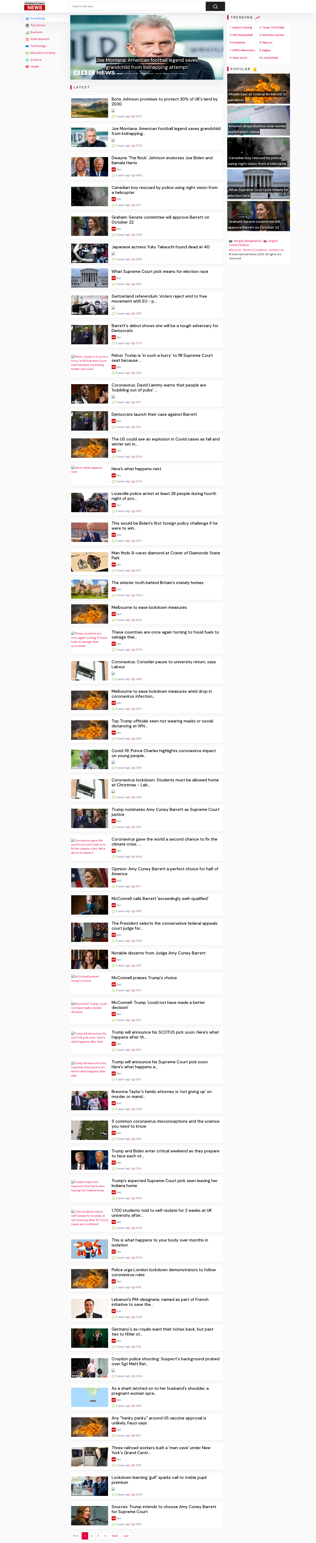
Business (36, 32)
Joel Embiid (270, 58)
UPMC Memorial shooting (248, 50)
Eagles (266, 50)
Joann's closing (242, 27)
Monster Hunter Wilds (277, 35)
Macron (267, 42)
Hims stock (240, 58)
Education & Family (42, 53)
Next (115, 1536)
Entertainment (39, 39)
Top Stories (37, 25)
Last (126, 1536)
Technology (38, 46)
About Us (235, 250)
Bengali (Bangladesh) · (248, 241)
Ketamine (239, 42)
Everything (37, 18)
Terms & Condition (255, 250)
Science (35, 60)
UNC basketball (242, 35)
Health (34, 66)
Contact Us (276, 250)
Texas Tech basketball (277, 27)
